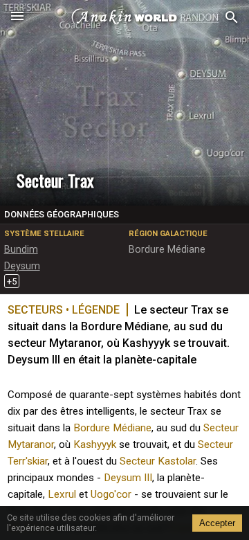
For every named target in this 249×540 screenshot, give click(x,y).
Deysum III (128, 477)
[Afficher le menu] (17, 17)
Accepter (217, 523)
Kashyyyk (94, 444)
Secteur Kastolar (158, 461)
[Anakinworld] (124, 17)
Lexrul (62, 494)
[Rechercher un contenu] (231, 17)
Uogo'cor (111, 494)
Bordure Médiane (112, 428)
